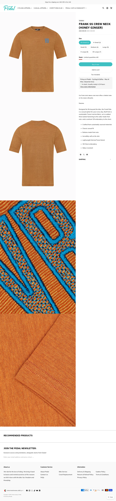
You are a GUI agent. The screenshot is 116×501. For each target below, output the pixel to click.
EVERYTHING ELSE (56, 8)
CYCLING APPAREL (24, 8)
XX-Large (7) (97, 52)
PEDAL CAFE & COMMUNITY (75, 8)
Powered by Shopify (8, 496)
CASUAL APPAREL (40, 8)
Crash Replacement (65, 474)
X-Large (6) (84, 52)
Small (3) (84, 47)
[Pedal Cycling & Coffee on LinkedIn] (40, 490)
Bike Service (63, 472)
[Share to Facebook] (87, 154)
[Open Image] (38, 59)
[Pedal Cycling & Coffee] (9, 8)
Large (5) (106, 47)
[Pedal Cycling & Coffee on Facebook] (27, 490)
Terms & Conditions (102, 474)
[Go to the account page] (107, 8)
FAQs (42, 477)
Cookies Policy (100, 472)
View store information (88, 86)
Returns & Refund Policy (85, 474)
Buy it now (95, 64)
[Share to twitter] (83, 154)
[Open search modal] (103, 8)
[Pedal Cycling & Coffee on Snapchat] (32, 490)
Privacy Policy (82, 477)
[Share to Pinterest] (80, 154)
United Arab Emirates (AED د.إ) (14, 490)
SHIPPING (82, 159)
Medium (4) (94, 47)
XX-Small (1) (85, 42)
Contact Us (44, 474)
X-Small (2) (97, 42)
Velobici (81, 20)
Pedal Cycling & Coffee (16, 494)
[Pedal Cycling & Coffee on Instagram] (29, 490)
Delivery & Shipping (84, 472)
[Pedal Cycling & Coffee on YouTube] (37, 490)
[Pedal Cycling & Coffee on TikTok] (34, 490)
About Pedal (45, 472)
